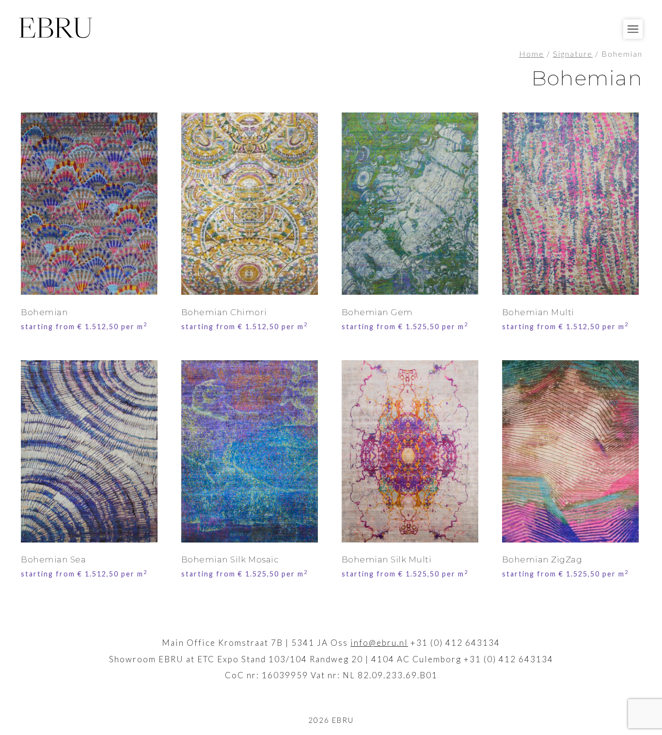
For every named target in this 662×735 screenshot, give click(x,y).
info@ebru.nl (379, 643)
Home (531, 53)
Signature (573, 53)
